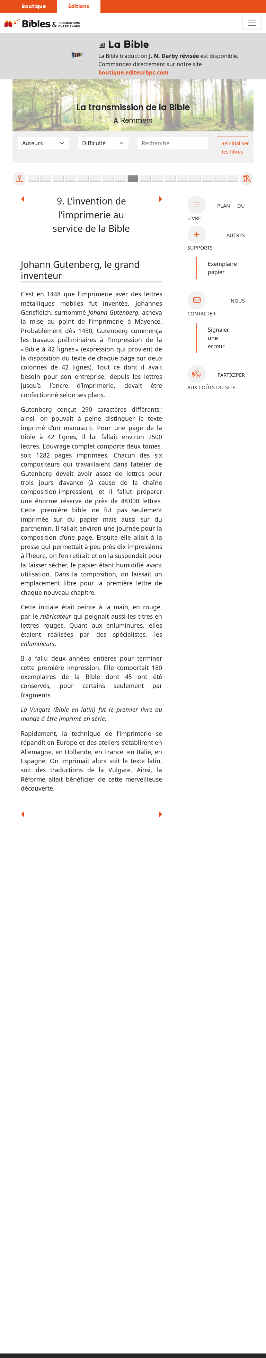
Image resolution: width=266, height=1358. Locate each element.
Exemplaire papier (222, 268)
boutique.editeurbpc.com (133, 72)
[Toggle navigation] (252, 23)
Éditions (78, 6)
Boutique (33, 6)
